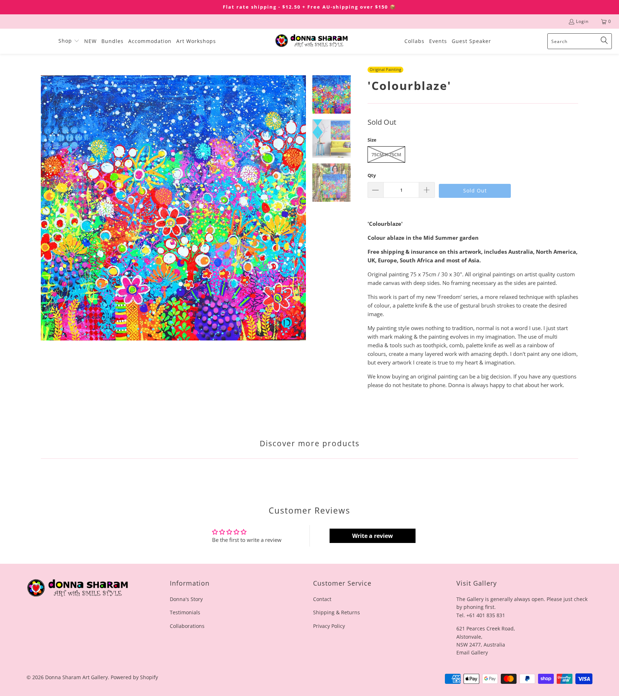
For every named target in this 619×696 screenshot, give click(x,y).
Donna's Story (186, 599)
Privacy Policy (329, 626)
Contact (322, 599)
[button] (69, 41)
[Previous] (46, 207)
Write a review (372, 536)
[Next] (300, 207)
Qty (372, 175)
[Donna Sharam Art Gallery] (311, 41)
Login (582, 21)
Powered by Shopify (134, 677)
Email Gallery (472, 652)
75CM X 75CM (386, 154)
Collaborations (187, 626)
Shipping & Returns (336, 612)
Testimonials (185, 612)
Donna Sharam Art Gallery (76, 677)
